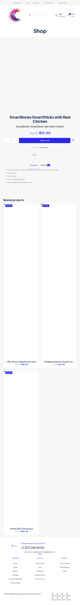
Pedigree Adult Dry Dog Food (58, 361)
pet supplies (44, 147)
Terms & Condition (15, 579)
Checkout (40, 571)
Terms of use (40, 579)
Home (15, 563)
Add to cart (44, 140)
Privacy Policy (15, 583)
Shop (15, 567)
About (15, 571)
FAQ (64, 571)
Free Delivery (64, 567)
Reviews (45, 165)
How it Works (64, 563)
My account (40, 563)
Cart (40, 567)
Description (34, 165)
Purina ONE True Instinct (21, 528)
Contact (15, 575)
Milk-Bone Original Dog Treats (21, 361)
